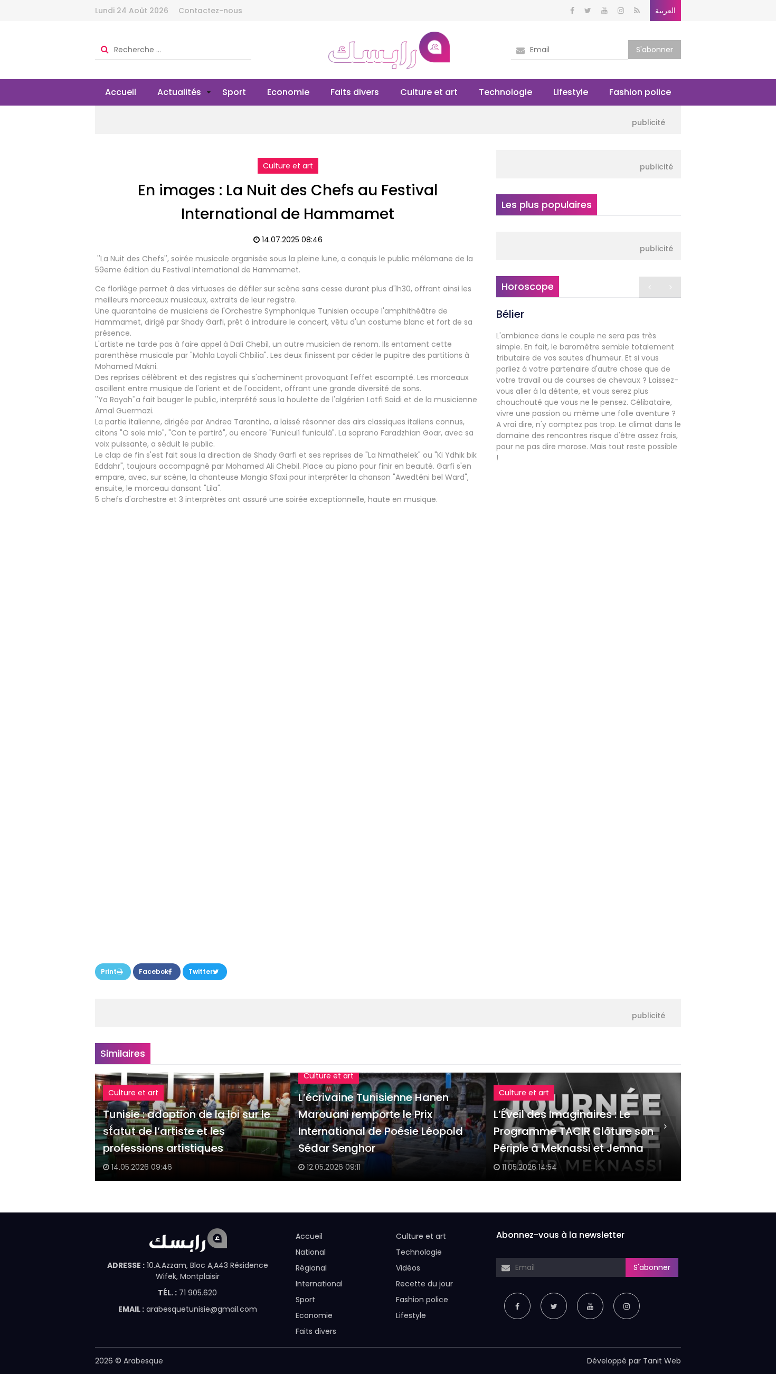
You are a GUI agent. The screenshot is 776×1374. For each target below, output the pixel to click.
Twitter (200, 971)
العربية (665, 10)
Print (109, 971)
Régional (311, 1268)
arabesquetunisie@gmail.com (201, 1309)
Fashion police (640, 92)
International (319, 1283)
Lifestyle (570, 92)
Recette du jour (424, 1283)
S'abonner (654, 49)
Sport (234, 92)
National (311, 1252)
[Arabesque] (388, 49)
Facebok (153, 971)
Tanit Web (662, 1361)
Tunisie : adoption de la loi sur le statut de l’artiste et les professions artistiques (186, 1131)
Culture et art (429, 92)
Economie (288, 92)
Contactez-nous (210, 10)
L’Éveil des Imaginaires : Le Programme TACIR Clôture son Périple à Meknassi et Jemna (574, 1131)
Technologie (505, 92)
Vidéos (408, 1268)
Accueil (120, 92)
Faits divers (354, 92)
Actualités (179, 92)
